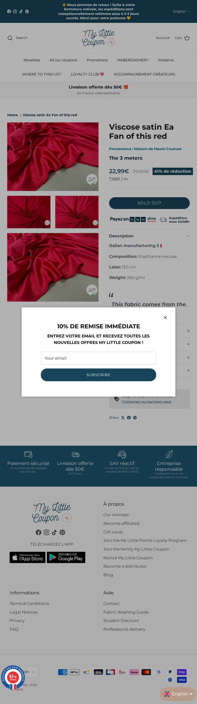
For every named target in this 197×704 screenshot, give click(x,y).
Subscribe (98, 375)
